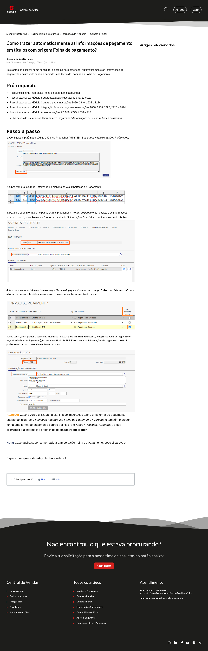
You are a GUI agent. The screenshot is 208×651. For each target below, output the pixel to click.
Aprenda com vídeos (20, 612)
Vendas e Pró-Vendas (87, 590)
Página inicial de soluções (45, 33)
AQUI (122, 442)
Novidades (15, 607)
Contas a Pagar (98, 33)
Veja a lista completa (173, 597)
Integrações (16, 601)
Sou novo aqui (17, 590)
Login (196, 9)
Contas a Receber (86, 596)
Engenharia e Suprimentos (90, 607)
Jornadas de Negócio (74, 33)
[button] (165, 9)
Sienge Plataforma (16, 33)
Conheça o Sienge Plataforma (91, 623)
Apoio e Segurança (86, 617)
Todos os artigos (18, 596)
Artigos (180, 9)
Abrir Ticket (104, 565)
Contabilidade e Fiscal (87, 612)
